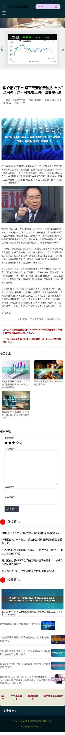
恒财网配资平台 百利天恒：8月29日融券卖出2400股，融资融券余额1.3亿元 (25, 652)
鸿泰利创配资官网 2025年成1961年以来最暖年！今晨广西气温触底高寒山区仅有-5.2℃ (32, 331)
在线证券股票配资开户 (53, 697)
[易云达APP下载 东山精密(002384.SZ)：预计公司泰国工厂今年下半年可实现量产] (32, 598)
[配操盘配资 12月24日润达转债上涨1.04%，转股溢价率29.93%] (58, 666)
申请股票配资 (16, 697)
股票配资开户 (33, 697)
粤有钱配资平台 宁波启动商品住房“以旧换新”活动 (28, 571)
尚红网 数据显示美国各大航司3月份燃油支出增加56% (30, 532)
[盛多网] (16, 6)
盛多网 (3, 697)
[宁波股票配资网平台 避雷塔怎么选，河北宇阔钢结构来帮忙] (58, 639)
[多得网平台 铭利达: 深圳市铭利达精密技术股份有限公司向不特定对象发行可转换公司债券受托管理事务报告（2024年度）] (58, 679)
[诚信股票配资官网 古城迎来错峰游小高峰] (48, 369)
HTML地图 (46, 721)
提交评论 (11, 509)
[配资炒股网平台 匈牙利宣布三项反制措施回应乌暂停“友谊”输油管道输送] (16, 369)
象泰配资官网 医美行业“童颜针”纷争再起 (20, 623)
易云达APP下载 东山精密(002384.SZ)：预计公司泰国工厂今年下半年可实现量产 (32, 613)
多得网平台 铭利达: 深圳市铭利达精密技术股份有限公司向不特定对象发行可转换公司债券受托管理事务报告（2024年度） (25, 680)
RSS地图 (36, 721)
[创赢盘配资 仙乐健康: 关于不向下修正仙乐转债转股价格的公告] (16, 400)
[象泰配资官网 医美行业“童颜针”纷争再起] (48, 625)
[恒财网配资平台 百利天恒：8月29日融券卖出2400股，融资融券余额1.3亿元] (58, 653)
